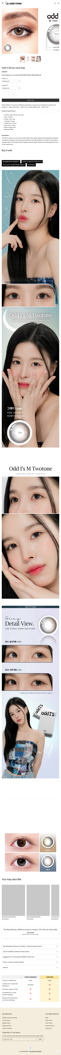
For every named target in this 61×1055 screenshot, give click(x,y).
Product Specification (9, 111)
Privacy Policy (6, 1020)
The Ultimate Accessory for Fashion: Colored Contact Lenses (22, 946)
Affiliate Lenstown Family (9, 1017)
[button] (3, 3)
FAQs (46, 1017)
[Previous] (4, 31)
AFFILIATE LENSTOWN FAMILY (14, 165)
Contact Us (48, 1028)
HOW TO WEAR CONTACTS (32, 162)
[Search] (55, 3)
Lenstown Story (49, 1025)
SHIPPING (31, 165)
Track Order (48, 1020)
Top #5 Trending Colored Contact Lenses (16, 951)
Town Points (48, 1023)
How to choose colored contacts (13, 962)
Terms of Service (7, 1028)
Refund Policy (6, 1023)
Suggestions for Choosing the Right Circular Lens (18, 957)
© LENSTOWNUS (24, 1051)
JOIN (40, 1039)
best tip (5, 967)
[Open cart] (58, 3)
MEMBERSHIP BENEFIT (11, 162)
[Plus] (13, 94)
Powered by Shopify (35, 1051)
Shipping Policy (6, 1025)
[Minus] (4, 94)
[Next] (56, 31)
